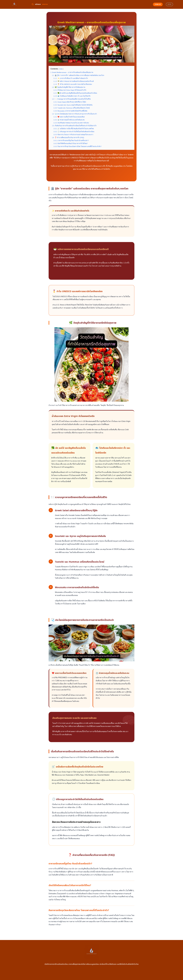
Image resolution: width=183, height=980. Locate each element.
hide (61, 69)
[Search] (33, 4)
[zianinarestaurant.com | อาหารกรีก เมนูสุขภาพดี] (19, 4)
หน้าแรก (38, 4)
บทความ (45, 4)
